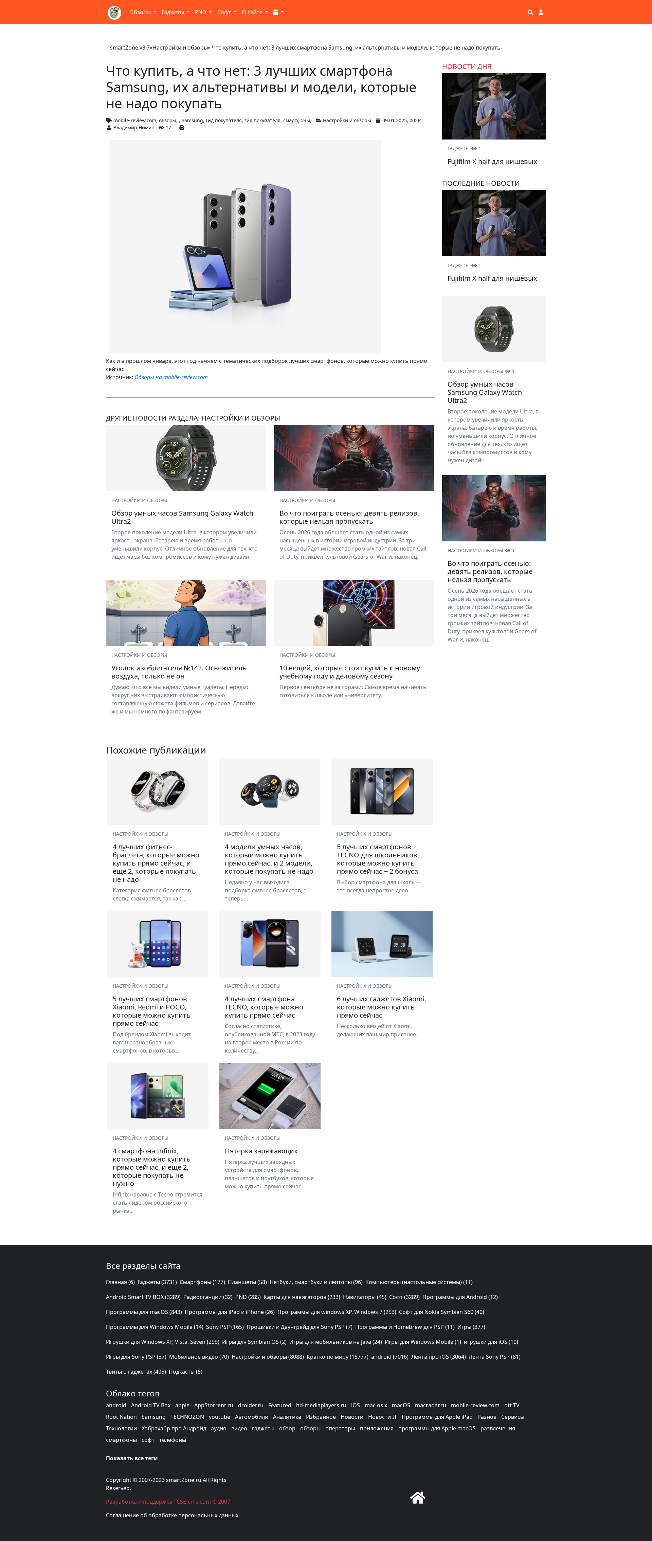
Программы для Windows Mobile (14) (154, 1327)
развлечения (498, 1428)
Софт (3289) (404, 1297)
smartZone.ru (183, 1480)
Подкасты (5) (185, 1371)
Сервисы (512, 1417)
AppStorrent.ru (213, 1405)
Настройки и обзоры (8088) (268, 1356)
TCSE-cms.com (192, 1501)
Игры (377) (471, 1327)
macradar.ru (430, 1405)
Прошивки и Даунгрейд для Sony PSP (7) (299, 1327)
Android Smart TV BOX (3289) (143, 1297)
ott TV (512, 1405)
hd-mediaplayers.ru (321, 1405)
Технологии (121, 1428)
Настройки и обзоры (180, 47)
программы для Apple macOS (437, 1428)
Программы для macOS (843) (144, 1312)
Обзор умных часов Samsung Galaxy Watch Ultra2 (485, 392)
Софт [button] (224, 12)
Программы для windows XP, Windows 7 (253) (336, 1312)
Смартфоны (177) (202, 1282)
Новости (352, 1417)
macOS (401, 1405)
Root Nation (121, 1417)
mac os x (376, 1405)
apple (182, 1405)
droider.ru (251, 1405)
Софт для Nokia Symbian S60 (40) (441, 1312)
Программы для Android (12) (460, 1297)
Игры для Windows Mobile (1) (423, 1341)
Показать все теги (132, 1458)
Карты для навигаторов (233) (302, 1297)
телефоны (172, 1440)
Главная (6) (120, 1282)
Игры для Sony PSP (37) (136, 1356)
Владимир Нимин (134, 127)
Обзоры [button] (140, 12)
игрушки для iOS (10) (491, 1341)
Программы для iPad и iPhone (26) (230, 1312)
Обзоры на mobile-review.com (171, 377)
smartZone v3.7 (130, 47)
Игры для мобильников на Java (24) (335, 1341)
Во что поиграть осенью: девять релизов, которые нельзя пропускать (490, 571)
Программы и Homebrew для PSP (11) (405, 1327)
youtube (219, 1417)
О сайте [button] (253, 12)
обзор (287, 1428)
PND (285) (248, 1297)
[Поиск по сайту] (530, 12)
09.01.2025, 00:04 (402, 120)
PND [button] (201, 12)
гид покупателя (262, 120)
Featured (279, 1405)
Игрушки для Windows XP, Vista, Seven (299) (162, 1341)
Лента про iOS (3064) (438, 1356)
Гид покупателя (224, 120)
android (116, 1405)
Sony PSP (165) (225, 1327)
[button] (278, 12)
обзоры (167, 120)
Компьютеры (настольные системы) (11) (419, 1282)
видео (239, 1428)
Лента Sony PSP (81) (495, 1356)
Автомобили (251, 1417)
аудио (219, 1428)
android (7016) (390, 1356)
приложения (377, 1428)
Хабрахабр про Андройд (174, 1428)
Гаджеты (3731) (157, 1282)
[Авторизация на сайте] (541, 12)
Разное (486, 1417)
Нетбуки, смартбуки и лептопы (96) (316, 1282)
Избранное (321, 1417)
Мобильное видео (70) (199, 1356)
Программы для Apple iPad (437, 1417)
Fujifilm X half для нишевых (492, 161)
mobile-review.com (134, 120)
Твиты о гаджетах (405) (136, 1371)
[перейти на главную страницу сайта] (417, 1497)
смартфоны (296, 120)
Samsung (192, 120)
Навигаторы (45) (364, 1297)
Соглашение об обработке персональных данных (172, 1515)
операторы (340, 1428)
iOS (355, 1405)
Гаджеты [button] (173, 12)
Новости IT (382, 1417)
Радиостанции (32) (208, 1297)
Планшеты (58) (247, 1282)
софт (148, 1440)
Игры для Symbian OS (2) (254, 1341)
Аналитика (287, 1417)
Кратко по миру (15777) (337, 1356)
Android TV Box (150, 1405)
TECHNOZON (187, 1417)
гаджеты (263, 1428)
